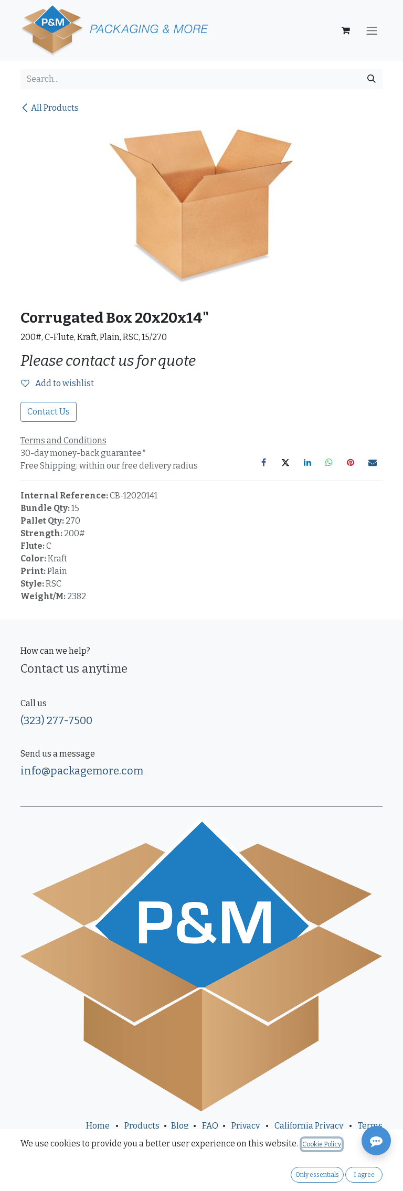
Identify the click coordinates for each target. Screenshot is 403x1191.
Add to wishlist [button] (64, 383)
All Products (55, 108)
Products (142, 1126)
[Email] (372, 462)
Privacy (245, 1126)
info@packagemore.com (81, 770)
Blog (180, 1126)
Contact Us (48, 412)
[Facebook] (264, 462)
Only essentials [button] (317, 1174)
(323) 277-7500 (56, 720)
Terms (370, 1126)
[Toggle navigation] (372, 30)
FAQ (210, 1126)
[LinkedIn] (307, 462)
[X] (285, 462)
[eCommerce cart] (346, 30)
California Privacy (308, 1126)
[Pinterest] (350, 462)
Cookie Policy (321, 1144)
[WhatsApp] (329, 462)
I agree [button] (364, 1174)
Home (98, 1126)
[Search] (371, 79)
